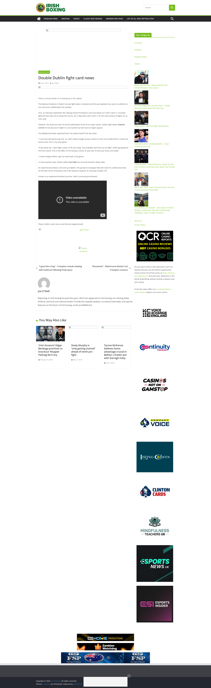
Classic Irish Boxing (92, 18)
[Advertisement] (105, 682)
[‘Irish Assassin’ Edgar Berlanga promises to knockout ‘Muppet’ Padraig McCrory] (50, 327)
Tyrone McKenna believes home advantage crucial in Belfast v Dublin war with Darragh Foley (115, 352)
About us (138, 221)
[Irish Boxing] (39, 19)
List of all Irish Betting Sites (140, 18)
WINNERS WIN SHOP (114, 18)
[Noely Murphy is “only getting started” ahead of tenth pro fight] (83, 327)
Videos (76, 18)
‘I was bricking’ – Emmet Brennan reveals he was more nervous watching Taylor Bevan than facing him (154, 167)
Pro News (138, 43)
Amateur (65, 18)
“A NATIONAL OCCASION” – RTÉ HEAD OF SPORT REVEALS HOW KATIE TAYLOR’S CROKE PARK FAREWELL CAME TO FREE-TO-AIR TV (154, 210)
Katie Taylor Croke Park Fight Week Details (151, 126)
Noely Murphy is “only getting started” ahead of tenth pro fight (83, 350)
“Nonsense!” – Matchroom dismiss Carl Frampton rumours (110, 268)
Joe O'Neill (55, 83)
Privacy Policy (139, 225)
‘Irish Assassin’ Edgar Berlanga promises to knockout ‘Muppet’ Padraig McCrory (50, 350)
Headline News (51, 18)
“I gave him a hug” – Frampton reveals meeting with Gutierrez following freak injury (60, 268)
